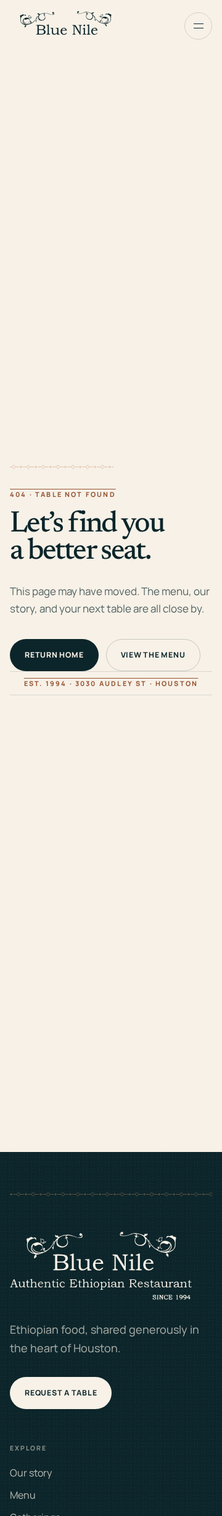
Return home (54, 655)
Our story (31, 1473)
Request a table (61, 1392)
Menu (23, 1495)
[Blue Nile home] (65, 26)
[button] (198, 26)
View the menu (153, 655)
